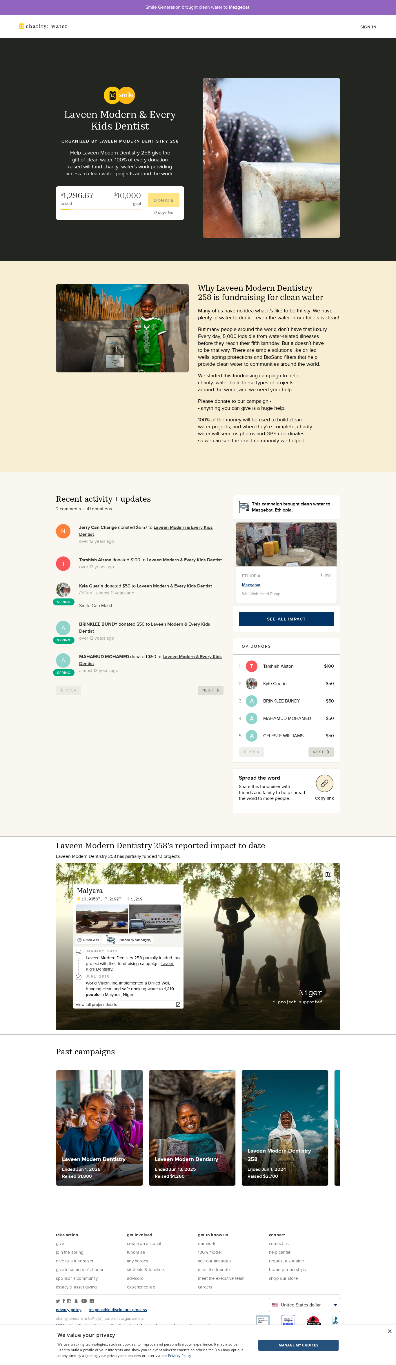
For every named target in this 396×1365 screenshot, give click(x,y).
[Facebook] (64, 1301)
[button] (283, 1345)
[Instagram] (69, 1301)
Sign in (368, 27)
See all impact (286, 619)
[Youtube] (84, 1301)
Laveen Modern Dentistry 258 (139, 141)
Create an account (144, 1243)
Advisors (135, 1278)
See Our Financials (215, 1261)
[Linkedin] (92, 1301)
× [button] (389, 1331)
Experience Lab (141, 1287)
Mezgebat (239, 7)
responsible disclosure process (118, 1310)
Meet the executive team (221, 1278)
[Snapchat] (76, 1301)
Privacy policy (68, 1310)
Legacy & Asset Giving (76, 1287)
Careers (205, 1287)
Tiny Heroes (137, 1261)
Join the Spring (69, 1252)
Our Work (207, 1243)
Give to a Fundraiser (74, 1261)
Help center (279, 1252)
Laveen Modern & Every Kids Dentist (184, 559)
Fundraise (136, 1252)
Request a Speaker (286, 1261)
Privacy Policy (179, 1355)
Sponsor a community (77, 1278)
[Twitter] (58, 1301)
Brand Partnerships (287, 1269)
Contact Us (279, 1243)
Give (60, 1243)
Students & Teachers (146, 1269)
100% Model (209, 1252)
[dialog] (198, 1345)
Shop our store (283, 1278)
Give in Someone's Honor (80, 1269)
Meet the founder (214, 1269)
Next (208, 690)
